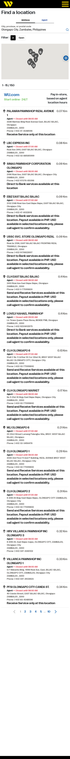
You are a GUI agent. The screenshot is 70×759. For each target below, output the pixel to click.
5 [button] (41, 611)
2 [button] (25, 611)
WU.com (11, 95)
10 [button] (48, 611)
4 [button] (36, 611)
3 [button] (30, 611)
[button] (55, 611)
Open (21, 38)
